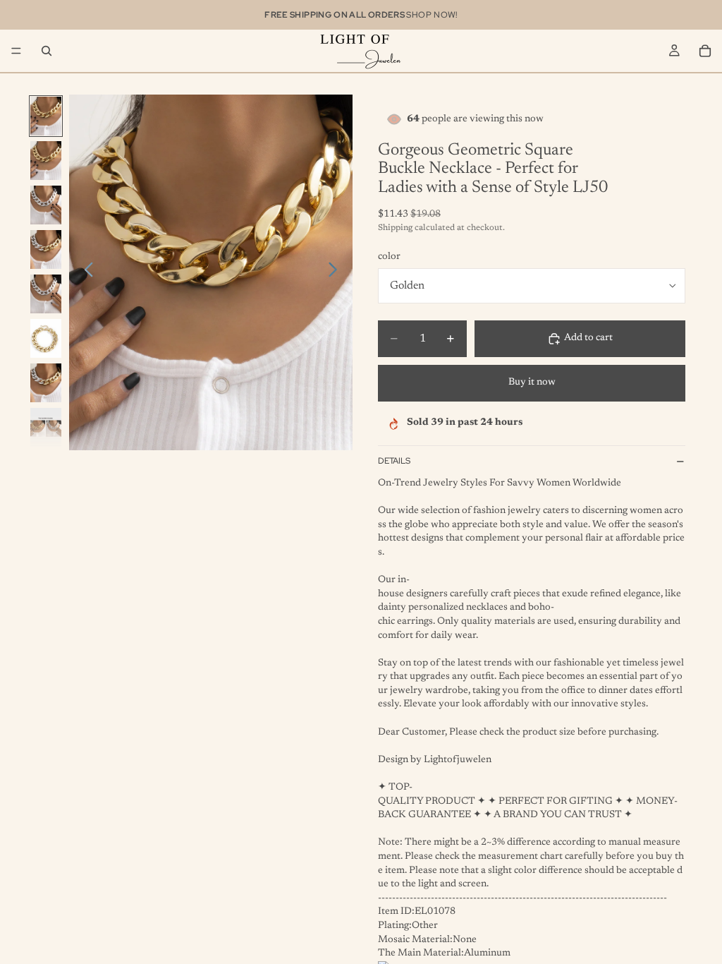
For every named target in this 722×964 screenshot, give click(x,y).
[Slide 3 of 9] (45, 205)
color (389, 257)
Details (394, 460)
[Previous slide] (85, 272)
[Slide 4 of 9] (45, 249)
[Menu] (16, 51)
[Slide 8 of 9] (45, 427)
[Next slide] (337, 272)
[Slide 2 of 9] (45, 160)
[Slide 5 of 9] (45, 294)
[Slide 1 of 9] (45, 116)
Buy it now (532, 382)
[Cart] (705, 50)
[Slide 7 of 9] (45, 382)
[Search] (46, 50)
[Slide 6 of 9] (45, 338)
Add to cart (588, 338)
